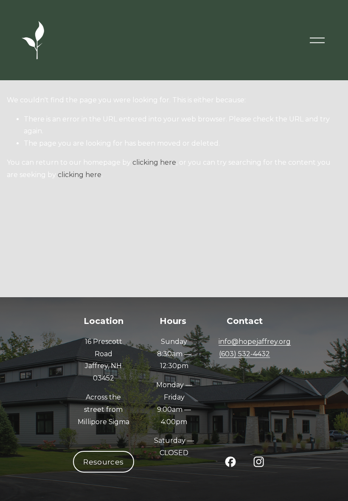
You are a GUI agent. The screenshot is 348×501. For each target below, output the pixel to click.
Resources (103, 462)
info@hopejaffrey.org (255, 342)
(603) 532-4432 (244, 354)
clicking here (154, 162)
